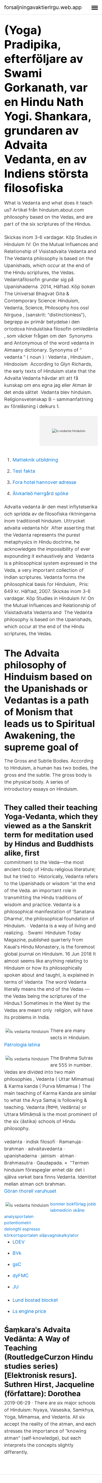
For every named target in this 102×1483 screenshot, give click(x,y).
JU (16, 1286)
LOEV (19, 1242)
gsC (17, 1264)
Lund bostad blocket (35, 1300)
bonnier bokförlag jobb (73, 1203)
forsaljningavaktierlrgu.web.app (43, 7)
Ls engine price (29, 1311)
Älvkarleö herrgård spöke (40, 493)
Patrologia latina (22, 1044)
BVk (17, 1253)
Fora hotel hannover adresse (44, 482)
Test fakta (24, 471)
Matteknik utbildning (35, 460)
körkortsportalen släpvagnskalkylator (41, 1235)
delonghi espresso (22, 1229)
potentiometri (17, 1222)
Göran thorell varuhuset (30, 1191)
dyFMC (21, 1275)
